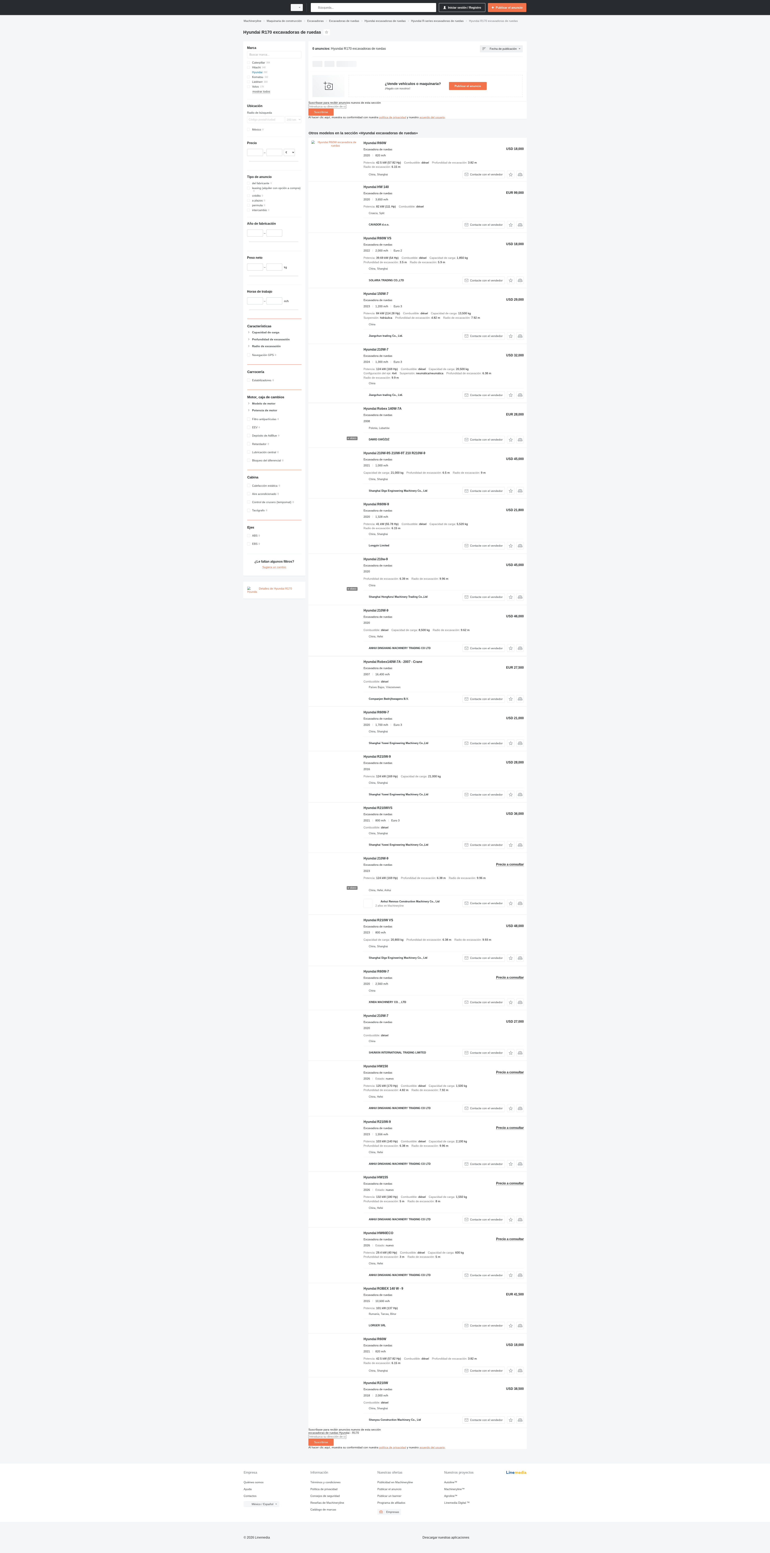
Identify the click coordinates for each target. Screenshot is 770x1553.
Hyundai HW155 (376, 1177)
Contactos (250, 1495)
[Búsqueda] (314, 7)
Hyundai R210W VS (378, 920)
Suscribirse (321, 112)
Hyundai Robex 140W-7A (383, 408)
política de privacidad (392, 117)
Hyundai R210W (376, 1383)
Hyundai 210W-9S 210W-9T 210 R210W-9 (394, 453)
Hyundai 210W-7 (376, 349)
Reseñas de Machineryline (327, 1502)
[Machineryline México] (265, 7)
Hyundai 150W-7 (376, 293)
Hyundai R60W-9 (376, 504)
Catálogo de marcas (323, 1509)
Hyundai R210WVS (378, 808)
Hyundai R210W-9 (377, 756)
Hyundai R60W (375, 143)
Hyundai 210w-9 (376, 559)
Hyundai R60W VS (377, 238)
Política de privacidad (323, 1489)
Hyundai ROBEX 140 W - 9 (383, 1288)
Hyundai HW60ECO (378, 1233)
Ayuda (248, 1489)
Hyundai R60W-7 (376, 712)
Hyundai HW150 (376, 1066)
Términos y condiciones (325, 1482)
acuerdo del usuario (432, 117)
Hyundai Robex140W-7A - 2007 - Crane (393, 661)
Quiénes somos (253, 1482)
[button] (510, 174)
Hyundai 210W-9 (376, 610)
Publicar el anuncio (468, 86)
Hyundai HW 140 (376, 187)
